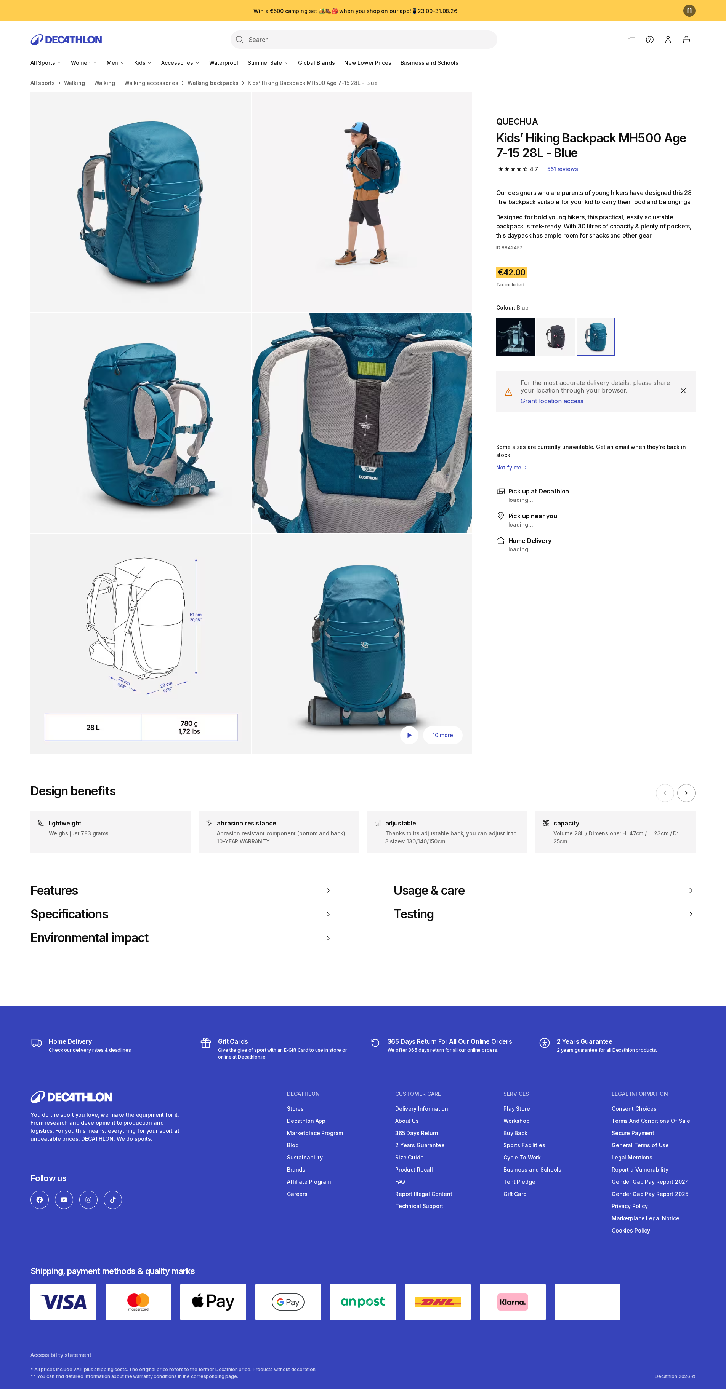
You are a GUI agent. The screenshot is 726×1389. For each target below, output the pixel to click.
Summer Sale (265, 62)
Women (81, 62)
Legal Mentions (632, 1157)
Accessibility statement (60, 1355)
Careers (297, 1194)
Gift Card (515, 1194)
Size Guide (409, 1157)
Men (113, 62)
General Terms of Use (640, 1145)
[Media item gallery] (251, 423)
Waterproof (224, 62)
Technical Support (419, 1206)
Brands (296, 1169)
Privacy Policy (630, 1206)
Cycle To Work (522, 1157)
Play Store (516, 1108)
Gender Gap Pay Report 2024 (650, 1181)
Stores (295, 1108)
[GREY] (555, 337)
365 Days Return (416, 1133)
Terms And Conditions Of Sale (651, 1121)
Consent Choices (634, 1108)
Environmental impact (89, 938)
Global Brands (316, 62)
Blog (292, 1145)
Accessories (177, 62)
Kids (140, 62)
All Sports (43, 62)
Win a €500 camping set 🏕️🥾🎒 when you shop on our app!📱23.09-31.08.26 (355, 11)
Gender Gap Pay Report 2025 (650, 1194)
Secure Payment (633, 1133)
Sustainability (305, 1157)
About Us (407, 1121)
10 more (443, 735)
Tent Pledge (519, 1181)
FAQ (400, 1181)
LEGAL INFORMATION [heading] (640, 1094)
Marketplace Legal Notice (646, 1218)
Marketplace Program (315, 1133)
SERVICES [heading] (516, 1094)
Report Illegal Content (423, 1194)
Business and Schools (429, 62)
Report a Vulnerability (640, 1169)
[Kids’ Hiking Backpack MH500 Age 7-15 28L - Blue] (140, 202)
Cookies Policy (631, 1230)
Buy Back (515, 1133)
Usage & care (429, 890)
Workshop (516, 1121)
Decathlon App (306, 1121)
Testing (414, 914)
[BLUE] (596, 337)
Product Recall (414, 1169)
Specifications (69, 914)
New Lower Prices (367, 62)
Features (54, 890)
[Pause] (689, 11)
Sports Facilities (524, 1145)
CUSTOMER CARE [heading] (418, 1094)
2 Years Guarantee (420, 1145)
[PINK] (515, 337)
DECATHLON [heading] (303, 1094)
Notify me (509, 467)
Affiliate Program (309, 1181)
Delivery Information (421, 1108)
